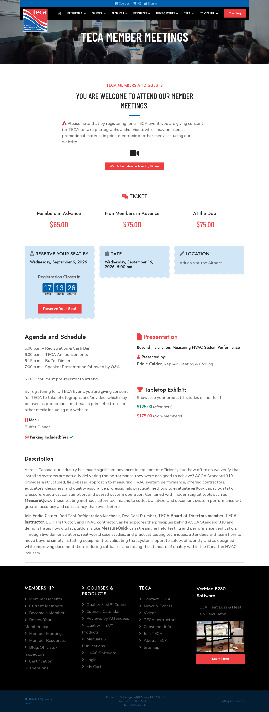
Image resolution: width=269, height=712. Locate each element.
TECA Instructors (159, 619)
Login (90, 660)
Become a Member (46, 613)
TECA (187, 13)
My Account (206, 13)
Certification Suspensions (38, 664)
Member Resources (47, 640)
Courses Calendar (102, 611)
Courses (124, 3)
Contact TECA (157, 599)
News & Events (165, 13)
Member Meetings (46, 633)
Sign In (152, 3)
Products (117, 13)
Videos (149, 613)
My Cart (93, 666)
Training (235, 13)
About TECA (155, 640)
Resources (140, 13)
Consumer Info (157, 626)
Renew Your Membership (38, 623)
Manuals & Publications (94, 642)
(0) (138, 3)
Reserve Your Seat (60, 308)
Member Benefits (45, 599)
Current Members (45, 606)
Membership (74, 13)
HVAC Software (100, 653)
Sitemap (151, 647)
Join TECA (152, 633)
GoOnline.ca (237, 701)
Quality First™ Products (97, 628)
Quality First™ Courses (107, 604)
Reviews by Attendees (107, 618)
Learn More (220, 659)
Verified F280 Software (211, 592)
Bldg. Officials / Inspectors (41, 651)
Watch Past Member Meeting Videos (134, 166)
